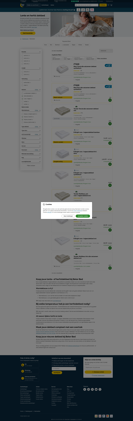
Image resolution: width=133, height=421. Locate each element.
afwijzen (49, 212)
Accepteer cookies (83, 216)
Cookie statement (77, 210)
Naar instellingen (68, 216)
